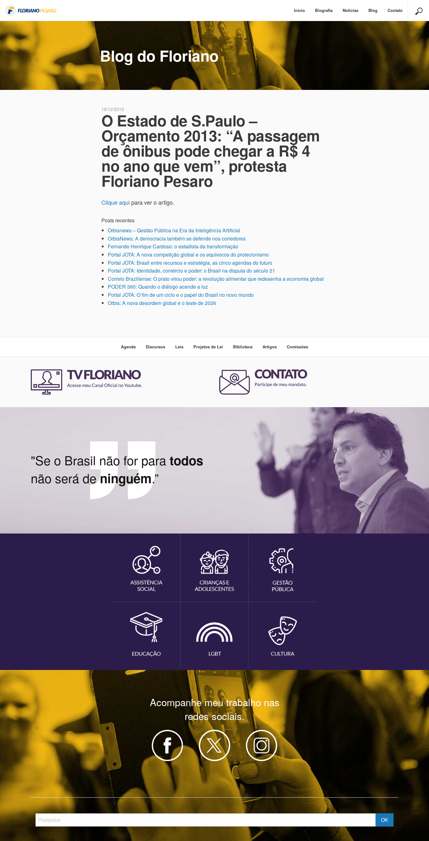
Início (299, 10)
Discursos (155, 347)
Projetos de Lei (208, 347)
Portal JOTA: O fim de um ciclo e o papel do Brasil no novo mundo (181, 294)
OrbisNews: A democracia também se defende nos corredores (177, 238)
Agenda (128, 347)
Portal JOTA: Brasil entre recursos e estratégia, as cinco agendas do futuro (190, 262)
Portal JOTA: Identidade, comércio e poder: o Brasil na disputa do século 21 (191, 270)
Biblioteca (243, 347)
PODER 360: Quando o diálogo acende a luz (158, 286)
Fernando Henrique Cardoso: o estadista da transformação (173, 246)
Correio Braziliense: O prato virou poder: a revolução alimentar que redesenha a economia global (216, 278)
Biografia (324, 10)
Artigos (270, 347)
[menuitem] (299, 10)
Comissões (297, 347)
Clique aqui (115, 202)
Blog (372, 10)
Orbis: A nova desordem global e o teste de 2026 (162, 303)
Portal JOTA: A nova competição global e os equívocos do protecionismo (188, 254)
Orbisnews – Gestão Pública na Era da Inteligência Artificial (174, 230)
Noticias (350, 10)
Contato (395, 10)
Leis (179, 347)
